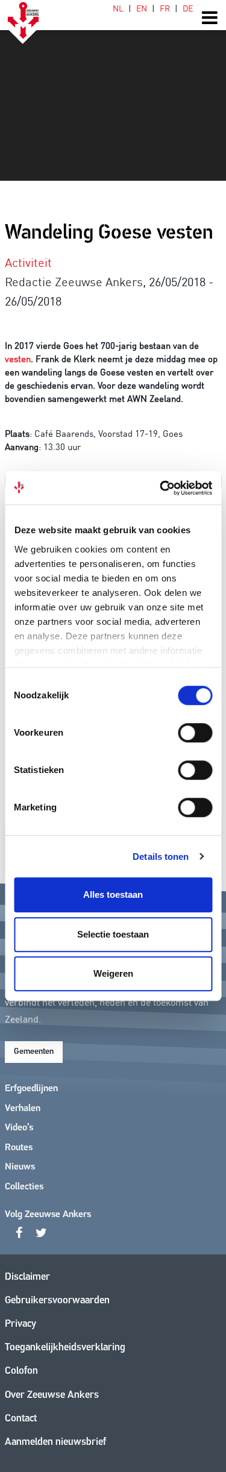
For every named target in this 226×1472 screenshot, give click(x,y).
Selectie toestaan (113, 934)
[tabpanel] (113, 90)
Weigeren (113, 973)
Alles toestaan (113, 894)
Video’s (19, 1128)
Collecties (24, 1187)
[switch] (195, 732)
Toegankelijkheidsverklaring (65, 1347)
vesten (18, 358)
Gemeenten (34, 1051)
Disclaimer (27, 1277)
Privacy (20, 1324)
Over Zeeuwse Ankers (52, 1395)
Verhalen (22, 1108)
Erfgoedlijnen (31, 1089)
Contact (21, 1419)
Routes (19, 1148)
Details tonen (161, 856)
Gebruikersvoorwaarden (57, 1300)
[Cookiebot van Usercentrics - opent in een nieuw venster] (161, 488)
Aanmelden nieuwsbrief (55, 1442)
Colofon (21, 1371)
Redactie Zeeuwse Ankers (74, 280)
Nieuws (20, 1167)
